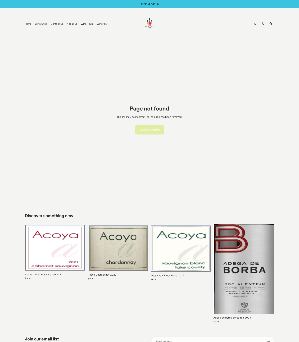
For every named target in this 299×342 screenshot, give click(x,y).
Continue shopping (149, 129)
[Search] (255, 24)
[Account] (262, 24)
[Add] (80, 266)
